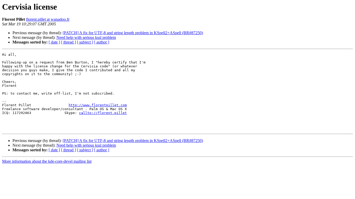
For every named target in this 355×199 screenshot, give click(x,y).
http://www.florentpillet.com (98, 105)
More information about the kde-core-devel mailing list (46, 161)
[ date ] (54, 42)
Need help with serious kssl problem (86, 37)
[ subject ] (85, 42)
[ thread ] (68, 42)
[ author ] (101, 42)
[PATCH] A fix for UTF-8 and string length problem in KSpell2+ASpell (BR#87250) (133, 33)
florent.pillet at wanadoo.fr (47, 19)
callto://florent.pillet (103, 113)
